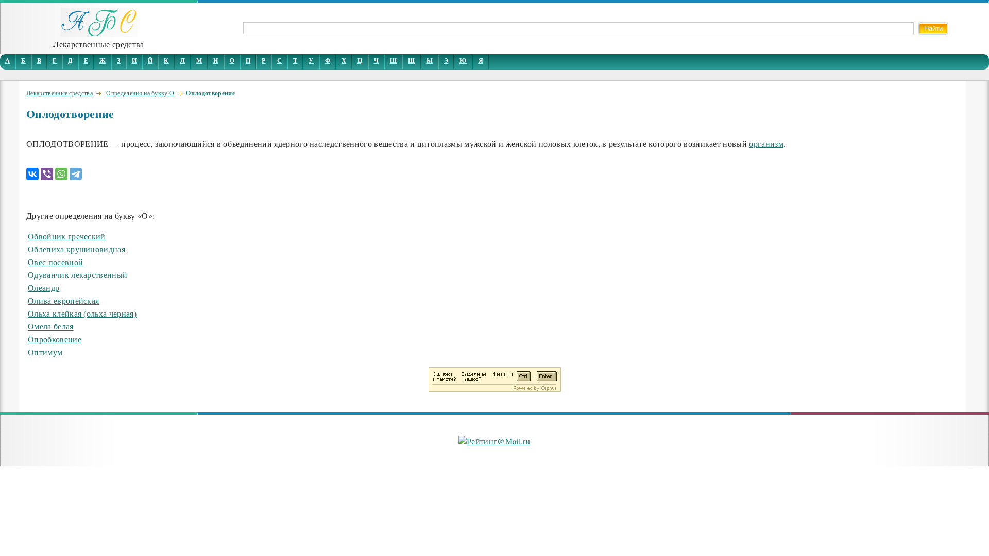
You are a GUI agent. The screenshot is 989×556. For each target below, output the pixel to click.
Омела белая (51, 326)
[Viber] (47, 174)
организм (766, 143)
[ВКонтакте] (32, 174)
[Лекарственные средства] (99, 33)
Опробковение (54, 339)
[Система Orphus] (495, 388)
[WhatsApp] (61, 174)
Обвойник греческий (67, 236)
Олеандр (43, 287)
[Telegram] (76, 174)
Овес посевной (55, 261)
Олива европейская (63, 300)
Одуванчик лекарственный (77, 274)
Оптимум (45, 351)
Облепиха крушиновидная (76, 249)
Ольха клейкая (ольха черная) (82, 313)
